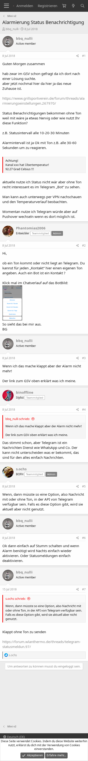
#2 (84, 245)
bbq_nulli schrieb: (17, 419)
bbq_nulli (12, 29)
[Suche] (82, 5)
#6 (84, 538)
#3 (84, 358)
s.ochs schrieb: (15, 598)
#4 (84, 410)
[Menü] (6, 6)
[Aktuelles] (73, 5)
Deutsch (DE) (15, 737)
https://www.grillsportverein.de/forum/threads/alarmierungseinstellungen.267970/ (43, 101)
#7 (84, 589)
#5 (84, 486)
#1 (84, 56)
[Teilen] (77, 56)
